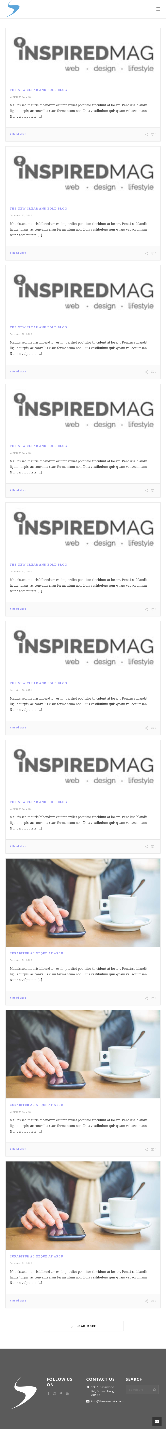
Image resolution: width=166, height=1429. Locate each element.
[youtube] (67, 1393)
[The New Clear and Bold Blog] (83, 55)
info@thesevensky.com (107, 1401)
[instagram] (54, 1393)
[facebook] (48, 1393)
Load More (86, 1326)
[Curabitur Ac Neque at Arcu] (83, 903)
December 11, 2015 (21, 960)
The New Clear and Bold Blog (38, 90)
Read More (19, 134)
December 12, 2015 (21, 96)
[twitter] (61, 1393)
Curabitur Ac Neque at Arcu (36, 953)
